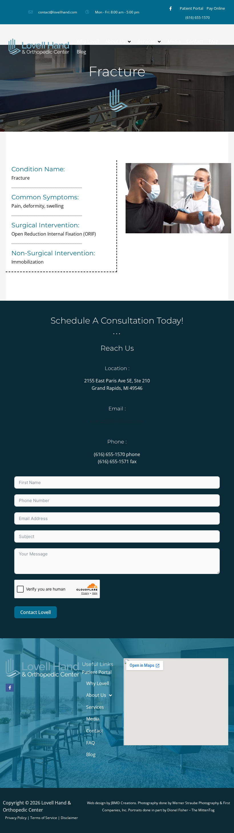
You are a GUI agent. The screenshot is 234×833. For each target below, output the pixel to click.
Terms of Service (43, 817)
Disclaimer (69, 817)
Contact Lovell (35, 612)
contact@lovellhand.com (117, 421)
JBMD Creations (123, 802)
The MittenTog (203, 810)
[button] (118, 42)
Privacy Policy (16, 817)
